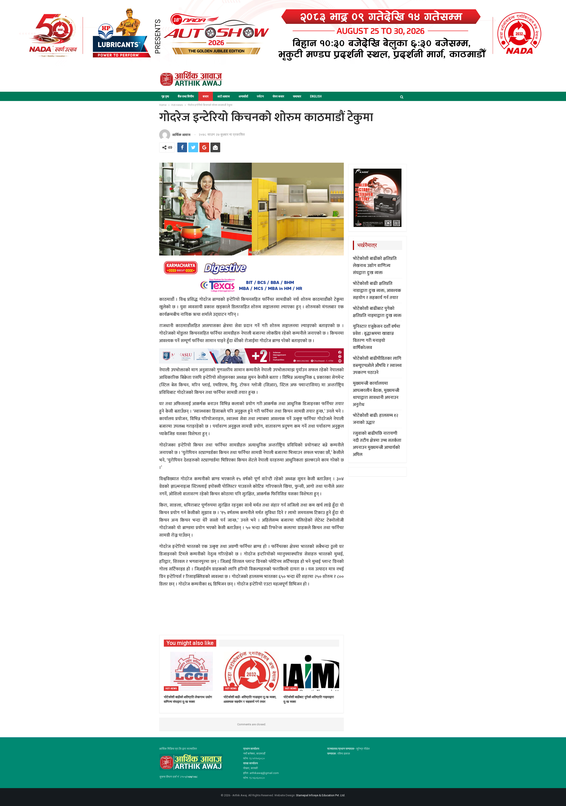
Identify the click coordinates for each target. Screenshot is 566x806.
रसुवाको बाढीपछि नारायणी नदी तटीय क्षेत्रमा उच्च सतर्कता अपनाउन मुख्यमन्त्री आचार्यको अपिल (377, 444)
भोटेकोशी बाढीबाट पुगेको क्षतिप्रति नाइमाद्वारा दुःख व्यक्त (377, 312)
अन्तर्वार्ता (243, 96)
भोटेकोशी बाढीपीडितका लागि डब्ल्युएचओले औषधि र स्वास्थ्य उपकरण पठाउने (377, 365)
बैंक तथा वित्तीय (186, 96)
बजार (205, 96)
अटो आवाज (223, 96)
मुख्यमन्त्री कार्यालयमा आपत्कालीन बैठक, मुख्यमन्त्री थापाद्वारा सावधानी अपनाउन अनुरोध (376, 394)
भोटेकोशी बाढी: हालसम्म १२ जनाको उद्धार (375, 419)
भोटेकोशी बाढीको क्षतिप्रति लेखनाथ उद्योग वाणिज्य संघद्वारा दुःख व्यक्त (375, 265)
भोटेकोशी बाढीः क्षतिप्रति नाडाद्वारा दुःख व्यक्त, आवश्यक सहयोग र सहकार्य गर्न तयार (377, 290)
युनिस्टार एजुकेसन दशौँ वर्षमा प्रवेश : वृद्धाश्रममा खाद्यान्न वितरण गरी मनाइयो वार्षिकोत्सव (376, 337)
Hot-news (171, 688)
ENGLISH (316, 96)
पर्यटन (260, 96)
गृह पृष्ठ (165, 96)
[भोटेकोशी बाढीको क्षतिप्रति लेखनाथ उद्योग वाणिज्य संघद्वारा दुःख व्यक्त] (192, 671)
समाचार (297, 96)
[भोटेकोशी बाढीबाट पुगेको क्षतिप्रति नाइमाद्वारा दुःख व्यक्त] (311, 671)
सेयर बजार (278, 96)
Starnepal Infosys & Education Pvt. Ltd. (320, 795)
